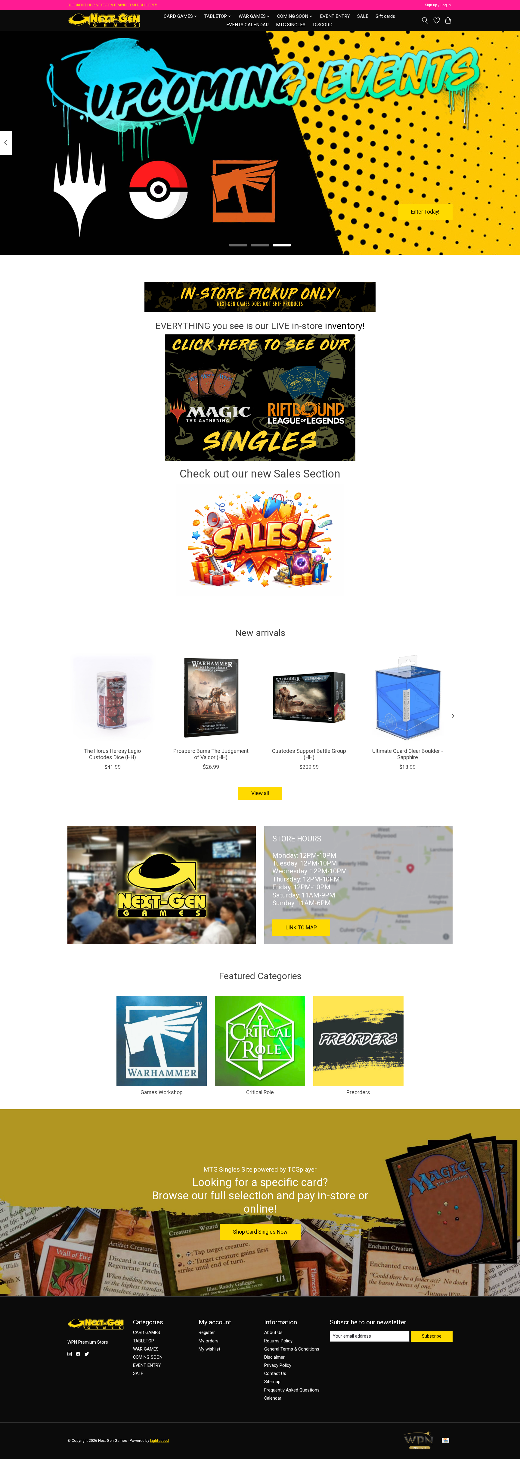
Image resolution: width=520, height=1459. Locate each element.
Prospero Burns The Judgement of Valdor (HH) (211, 754)
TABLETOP (143, 1341)
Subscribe (431, 1336)
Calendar (272, 1398)
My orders (208, 1341)
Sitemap (272, 1381)
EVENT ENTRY (335, 16)
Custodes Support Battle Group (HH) (309, 754)
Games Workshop (162, 1092)
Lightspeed (159, 1441)
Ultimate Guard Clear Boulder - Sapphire (407, 754)
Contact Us (275, 1373)
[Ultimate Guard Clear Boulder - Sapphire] (408, 698)
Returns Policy (278, 1341)
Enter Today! (425, 211)
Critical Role (260, 1092)
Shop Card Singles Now (260, 1232)
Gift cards (385, 16)
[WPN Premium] (419, 1448)
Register (207, 1332)
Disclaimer (274, 1357)
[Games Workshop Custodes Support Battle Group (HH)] (309, 698)
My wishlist (209, 1349)
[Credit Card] (445, 1441)
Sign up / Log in (438, 5)
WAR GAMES (146, 1349)
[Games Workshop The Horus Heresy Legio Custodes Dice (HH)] (112, 698)
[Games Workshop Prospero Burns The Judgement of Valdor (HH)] (211, 698)
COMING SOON (147, 1357)
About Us (273, 1332)
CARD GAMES (146, 1332)
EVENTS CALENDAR (247, 24)
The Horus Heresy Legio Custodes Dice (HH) (112, 754)
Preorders (358, 1092)
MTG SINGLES (290, 24)
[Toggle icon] (425, 20)
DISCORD (323, 24)
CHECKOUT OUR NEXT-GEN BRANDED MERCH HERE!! (112, 5)
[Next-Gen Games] (104, 20)
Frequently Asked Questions (292, 1390)
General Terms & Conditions (291, 1349)
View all (260, 793)
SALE (362, 16)
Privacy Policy (277, 1365)
